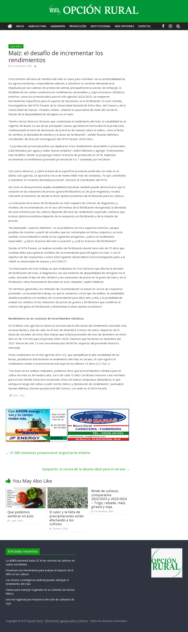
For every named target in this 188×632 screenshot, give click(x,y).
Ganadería (57, 26)
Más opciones (124, 26)
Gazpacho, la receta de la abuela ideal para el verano (86, 469)
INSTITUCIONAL (101, 26)
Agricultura (37, 26)
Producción (77, 26)
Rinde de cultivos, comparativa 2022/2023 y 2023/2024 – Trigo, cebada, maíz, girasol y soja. (109, 499)
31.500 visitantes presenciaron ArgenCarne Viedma (48, 453)
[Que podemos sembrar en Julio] (26, 489)
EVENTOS (144, 26)
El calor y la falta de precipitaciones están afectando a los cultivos (66, 518)
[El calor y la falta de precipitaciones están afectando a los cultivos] (68, 489)
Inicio (20, 26)
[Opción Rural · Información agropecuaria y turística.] (10, 26)
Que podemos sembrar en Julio (21, 514)
